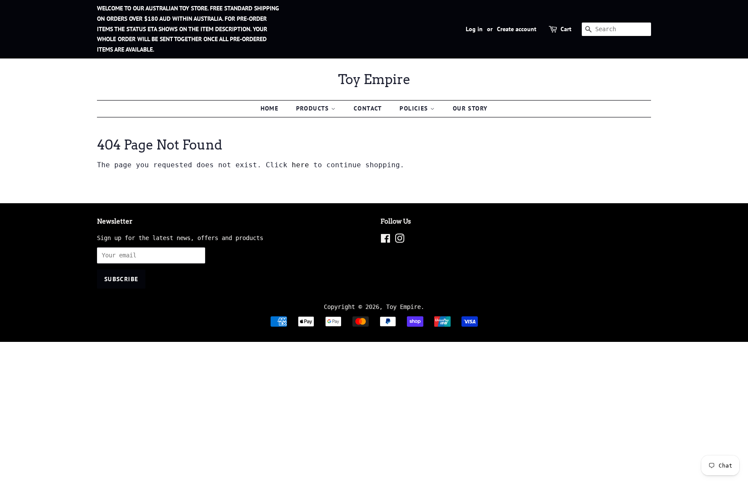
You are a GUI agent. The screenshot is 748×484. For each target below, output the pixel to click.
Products (314, 108)
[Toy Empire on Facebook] (385, 240)
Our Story (470, 108)
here (300, 165)
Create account (516, 29)
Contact (368, 108)
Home (270, 108)
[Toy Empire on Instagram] (399, 240)
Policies (415, 108)
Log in (474, 29)
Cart (566, 29)
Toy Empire (374, 79)
